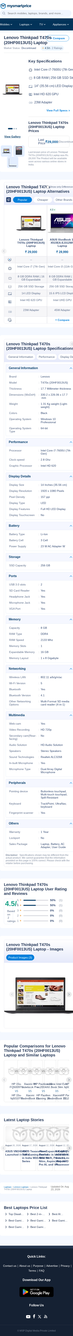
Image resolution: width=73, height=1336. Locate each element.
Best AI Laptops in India (58, 1214)
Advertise (52, 1265)
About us (24, 1265)
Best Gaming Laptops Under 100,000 (38, 1220)
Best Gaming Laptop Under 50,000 (17, 1227)
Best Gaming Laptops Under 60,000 (38, 1227)
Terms (32, 1270)
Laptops (24, 24)
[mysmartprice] (16, 6)
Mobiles (5, 24)
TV (41, 24)
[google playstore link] (36, 1296)
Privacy (65, 1265)
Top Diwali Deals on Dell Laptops (16, 1214)
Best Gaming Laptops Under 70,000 (17, 1220)
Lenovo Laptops (21, 1187)
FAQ (41, 1270)
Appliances (59, 24)
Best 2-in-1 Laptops (37, 1214)
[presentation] (12, 994)
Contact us (9, 1265)
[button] (3, 13)
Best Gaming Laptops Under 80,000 (60, 1220)
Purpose (38, 1265)
